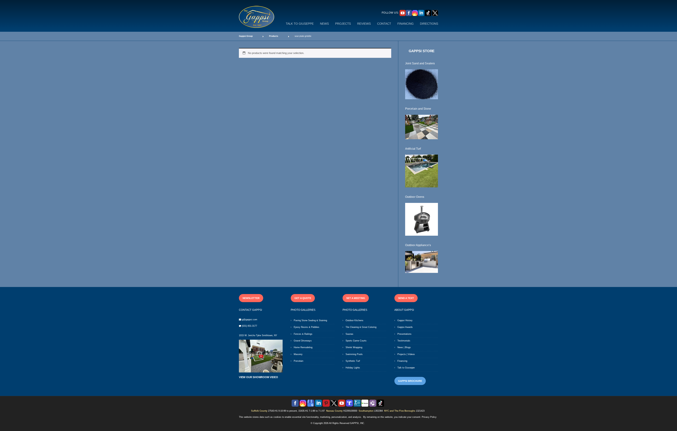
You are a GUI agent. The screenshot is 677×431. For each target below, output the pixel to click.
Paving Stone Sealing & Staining (310, 320)
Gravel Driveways (303, 340)
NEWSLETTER (251, 298)
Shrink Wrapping (354, 347)
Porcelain (298, 361)
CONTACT (384, 23)
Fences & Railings (303, 334)
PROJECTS (343, 23)
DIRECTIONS (429, 23)
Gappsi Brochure (410, 381)
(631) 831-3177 (249, 326)
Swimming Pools (354, 354)
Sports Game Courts (356, 340)
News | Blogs (404, 347)
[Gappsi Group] (256, 16)
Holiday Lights (353, 367)
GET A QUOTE (302, 298)
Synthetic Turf (353, 361)
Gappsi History (405, 320)
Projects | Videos (406, 354)
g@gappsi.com (249, 319)
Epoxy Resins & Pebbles (306, 327)
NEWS (324, 23)
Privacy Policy (429, 417)
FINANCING (405, 23)
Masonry (298, 354)
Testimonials (403, 340)
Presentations (404, 334)
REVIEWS (364, 23)
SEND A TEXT (406, 298)
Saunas (349, 334)
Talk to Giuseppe (406, 367)
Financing (402, 361)
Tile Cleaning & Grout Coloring (361, 327)
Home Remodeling (303, 347)
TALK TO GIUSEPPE (300, 23)
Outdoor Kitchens (354, 320)
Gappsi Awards (405, 327)
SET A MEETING (355, 298)
